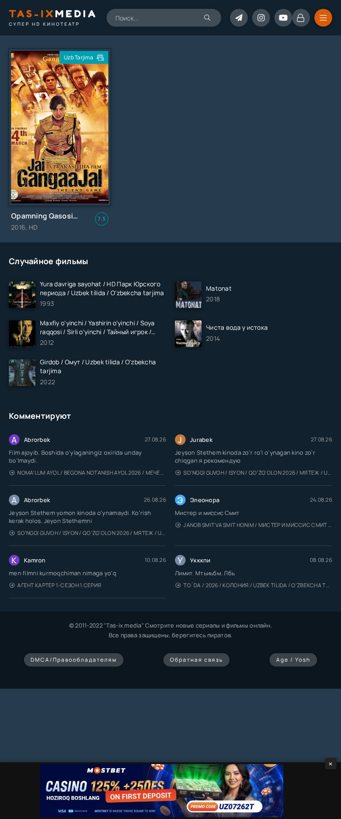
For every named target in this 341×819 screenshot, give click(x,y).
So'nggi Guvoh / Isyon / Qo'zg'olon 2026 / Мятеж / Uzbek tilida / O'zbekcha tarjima (257, 472)
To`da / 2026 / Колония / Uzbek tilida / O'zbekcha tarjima (257, 585)
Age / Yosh (293, 659)
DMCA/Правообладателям (74, 659)
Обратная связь (196, 659)
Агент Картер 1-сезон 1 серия (59, 585)
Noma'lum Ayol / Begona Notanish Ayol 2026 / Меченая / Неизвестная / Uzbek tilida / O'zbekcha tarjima (91, 472)
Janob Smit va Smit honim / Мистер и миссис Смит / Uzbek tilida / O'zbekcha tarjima (257, 525)
